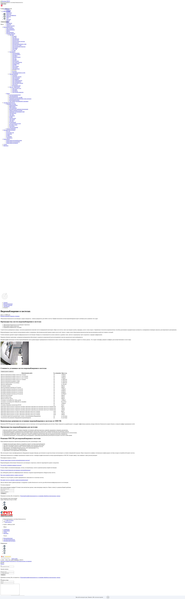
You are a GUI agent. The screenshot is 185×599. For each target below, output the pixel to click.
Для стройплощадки (17, 80)
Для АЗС (14, 58)
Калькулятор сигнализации (13, 141)
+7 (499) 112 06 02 (9, 520)
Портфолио (9, 23)
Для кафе (14, 59)
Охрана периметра (11, 128)
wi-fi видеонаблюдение (15, 94)
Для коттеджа (15, 40)
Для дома (11, 35)
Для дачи (14, 37)
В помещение (12, 122)
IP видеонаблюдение (14, 100)
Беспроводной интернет (9, 130)
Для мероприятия (13, 96)
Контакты (5, 145)
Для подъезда (15, 42)
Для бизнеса (12, 51)
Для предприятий (13, 74)
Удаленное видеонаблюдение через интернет (20, 98)
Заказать (3, 574)
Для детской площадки (17, 92)
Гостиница (12, 126)
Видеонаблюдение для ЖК (15, 97)
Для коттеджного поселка (18, 41)
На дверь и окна (13, 124)
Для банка (14, 75)
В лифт (14, 50)
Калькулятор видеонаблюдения (14, 140)
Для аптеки (15, 67)
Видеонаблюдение (8, 27)
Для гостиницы (16, 78)
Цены (7, 22)
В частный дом (10, 132)
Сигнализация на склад (15, 123)
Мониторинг (12, 106)
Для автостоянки (16, 57)
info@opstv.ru (8, 522)
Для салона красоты (17, 62)
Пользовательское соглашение (24, 561)
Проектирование (10, 29)
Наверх (2, 563)
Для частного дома (16, 45)
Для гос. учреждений (14, 87)
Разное (8, 93)
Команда (8, 10)
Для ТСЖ (14, 49)
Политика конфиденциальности (8, 561)
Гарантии (8, 24)
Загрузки (8, 19)
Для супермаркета (16, 81)
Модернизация (10, 32)
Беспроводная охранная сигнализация (18, 109)
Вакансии (8, 14)
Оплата (8, 20)
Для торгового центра (17, 83)
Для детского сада (16, 88)
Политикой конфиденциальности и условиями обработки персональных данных (40, 496)
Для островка (15, 66)
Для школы (15, 91)
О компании (6, 8)
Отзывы (8, 11)
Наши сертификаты (11, 15)
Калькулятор (6, 139)
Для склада (15, 84)
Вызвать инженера (5, 316)
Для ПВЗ (14, 64)
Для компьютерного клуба (18, 72)
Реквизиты (9, 12)
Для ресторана (15, 63)
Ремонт (8, 31)
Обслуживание (10, 28)
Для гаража (15, 48)
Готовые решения (10, 33)
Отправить (3, 493)
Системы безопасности (9, 102)
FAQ (7, 18)
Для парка (14, 89)
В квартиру (9, 134)
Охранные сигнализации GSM (16, 111)
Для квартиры (15, 38)
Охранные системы (11, 104)
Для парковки (15, 79)
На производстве (16, 85)
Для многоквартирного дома (19, 44)
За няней (14, 36)
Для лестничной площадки (18, 46)
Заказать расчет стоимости (7, 371)
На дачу (8, 131)
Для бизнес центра (16, 76)
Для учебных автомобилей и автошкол (18, 101)
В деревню (9, 136)
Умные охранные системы (15, 110)
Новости (8, 16)
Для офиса (14, 55)
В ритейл (14, 71)
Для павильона (16, 68)
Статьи (5, 144)
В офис (11, 117)
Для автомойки (16, 53)
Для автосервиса (16, 54)
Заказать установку (15, 316)
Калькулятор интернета (12, 143)
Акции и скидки (10, 25)
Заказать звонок (4, 21)
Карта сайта (15, 558)
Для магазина (15, 61)
